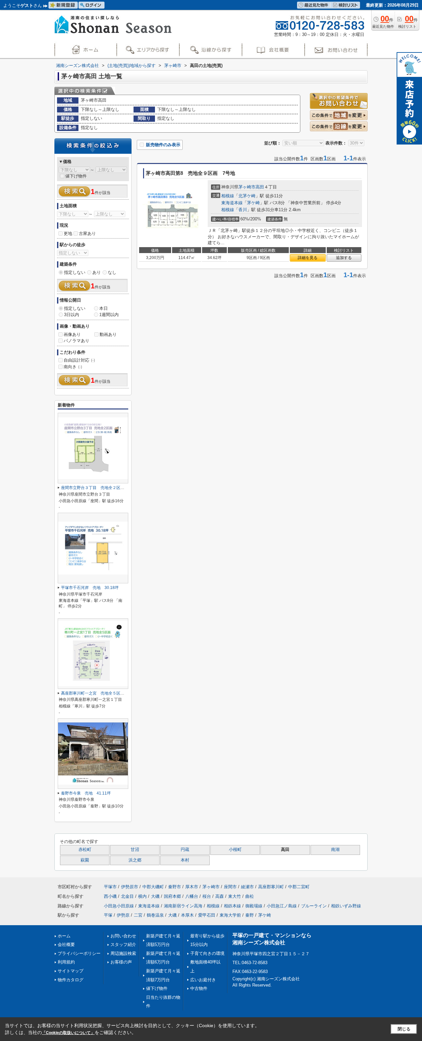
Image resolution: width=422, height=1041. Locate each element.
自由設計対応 (79, 360)
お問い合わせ (123, 935)
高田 (260, 186)
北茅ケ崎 (247, 195)
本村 (185, 860)
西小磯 (110, 896)
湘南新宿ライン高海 (183, 905)
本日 (103, 308)
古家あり (87, 233)
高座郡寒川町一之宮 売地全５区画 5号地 (99, 693)
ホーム (64, 935)
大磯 (155, 896)
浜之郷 (135, 860)
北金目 (127, 896)
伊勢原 (123, 915)
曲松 (249, 896)
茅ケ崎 (253, 202)
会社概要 (66, 944)
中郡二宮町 (299, 886)
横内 (142, 896)
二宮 (138, 915)
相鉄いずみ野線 (346, 905)
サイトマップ (70, 970)
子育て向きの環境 (207, 953)
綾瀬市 (247, 886)
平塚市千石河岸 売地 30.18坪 (90, 587)
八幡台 (191, 896)
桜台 (206, 896)
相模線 (227, 195)
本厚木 (187, 915)
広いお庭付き (203, 979)
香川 (242, 209)
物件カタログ (70, 979)
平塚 (108, 915)
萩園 (84, 860)
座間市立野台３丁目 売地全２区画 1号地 (99, 487)
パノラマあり (76, 340)
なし (112, 272)
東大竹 (234, 896)
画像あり (72, 334)
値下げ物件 (76, 176)
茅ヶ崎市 (247, 186)
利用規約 (66, 962)
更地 (68, 233)
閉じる (404, 1028)
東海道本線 (232, 202)
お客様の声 (121, 962)
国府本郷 (172, 896)
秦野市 (174, 886)
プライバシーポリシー (79, 953)
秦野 (249, 915)
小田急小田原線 (119, 905)
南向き (73, 366)
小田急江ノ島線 (282, 905)
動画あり (108, 334)
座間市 (230, 886)
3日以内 (71, 314)
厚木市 (191, 886)
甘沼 (135, 849)
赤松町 (84, 849)
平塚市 (110, 886)
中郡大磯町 (153, 886)
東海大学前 (230, 915)
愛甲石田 (206, 915)
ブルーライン (314, 905)
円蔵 (185, 849)
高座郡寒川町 (271, 886)
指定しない (74, 272)
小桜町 (235, 849)
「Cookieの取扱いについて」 (68, 1032)
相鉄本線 (232, 905)
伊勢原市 (129, 886)
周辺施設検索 (123, 953)
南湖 (335, 849)
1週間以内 (109, 314)
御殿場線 (253, 905)
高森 (219, 896)
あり (96, 272)
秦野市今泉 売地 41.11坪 (86, 793)
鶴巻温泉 (155, 915)
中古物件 (198, 988)
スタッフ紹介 (123, 944)
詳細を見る (307, 257)
